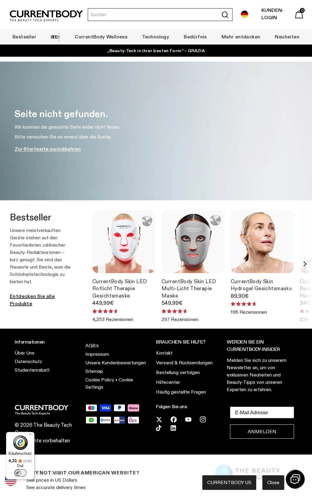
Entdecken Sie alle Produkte (32, 299)
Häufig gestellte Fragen (181, 392)
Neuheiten (287, 37)
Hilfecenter (168, 382)
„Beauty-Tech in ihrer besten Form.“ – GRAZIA (156, 50)
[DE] (244, 14)
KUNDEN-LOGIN (272, 13)
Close (273, 482)
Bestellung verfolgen (178, 372)
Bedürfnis (195, 37)
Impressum (97, 354)
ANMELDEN (262, 431)
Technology (155, 37)
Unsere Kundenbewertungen (115, 363)
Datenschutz (28, 361)
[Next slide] (304, 263)
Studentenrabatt (32, 370)
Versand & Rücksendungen (184, 363)
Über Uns (24, 353)
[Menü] (30, 435)
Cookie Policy (99, 380)
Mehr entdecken (241, 37)
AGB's (92, 345)
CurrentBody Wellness (101, 37)
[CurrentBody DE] (46, 16)
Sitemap (94, 371)
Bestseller (24, 37)
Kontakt (164, 353)
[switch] (20, 472)
